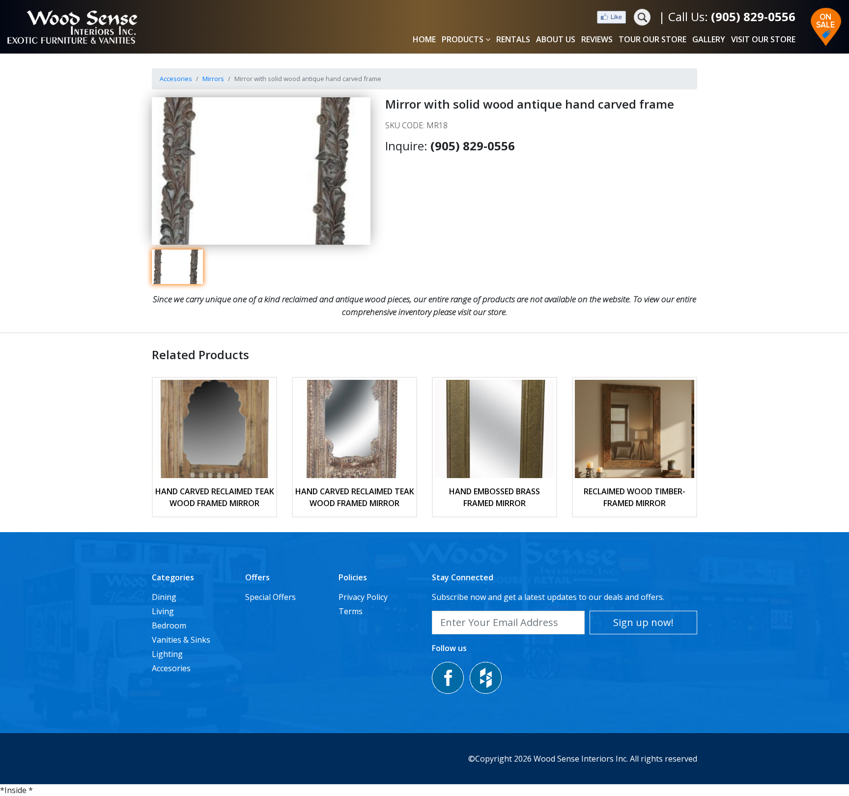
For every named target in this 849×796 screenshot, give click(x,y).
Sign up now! (643, 622)
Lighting (167, 654)
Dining (164, 597)
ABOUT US (555, 39)
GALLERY (708, 39)
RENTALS (513, 39)
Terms (351, 611)
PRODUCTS (462, 39)
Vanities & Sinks (181, 639)
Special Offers (270, 597)
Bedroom (169, 625)
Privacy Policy (363, 597)
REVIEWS (597, 39)
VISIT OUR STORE (763, 39)
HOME (424, 39)
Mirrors (213, 78)
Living (163, 611)
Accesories (176, 78)
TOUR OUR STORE (652, 39)
